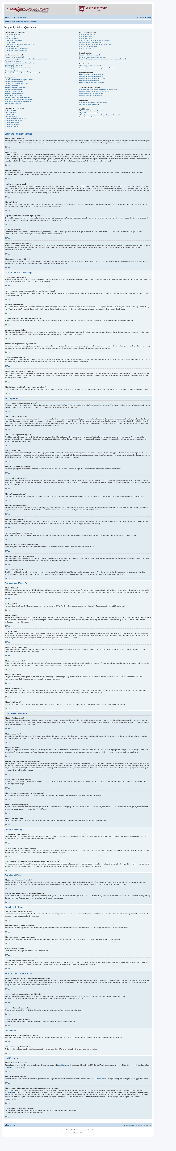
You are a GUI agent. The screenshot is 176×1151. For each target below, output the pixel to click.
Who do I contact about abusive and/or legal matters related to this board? (102, 115)
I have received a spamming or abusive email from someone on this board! (102, 59)
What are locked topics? (12, 124)
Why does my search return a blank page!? (92, 78)
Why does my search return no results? (91, 76)
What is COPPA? (10, 36)
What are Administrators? (87, 34)
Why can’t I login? (10, 42)
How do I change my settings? (14, 57)
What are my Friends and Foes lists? (90, 66)
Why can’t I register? (11, 38)
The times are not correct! (13, 61)
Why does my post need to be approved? (18, 101)
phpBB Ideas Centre (99, 1079)
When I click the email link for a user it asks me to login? (22, 73)
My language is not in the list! (14, 65)
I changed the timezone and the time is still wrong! (20, 63)
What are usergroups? (86, 38)
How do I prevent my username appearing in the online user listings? (26, 59)
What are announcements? (13, 120)
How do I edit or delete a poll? (14, 89)
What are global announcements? (15, 118)
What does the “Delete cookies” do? (16, 50)
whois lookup (9, 1092)
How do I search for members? (89, 80)
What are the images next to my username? (18, 67)
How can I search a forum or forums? (91, 74)
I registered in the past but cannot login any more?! (20, 44)
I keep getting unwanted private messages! (92, 57)
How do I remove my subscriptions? (90, 95)
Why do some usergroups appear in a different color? (95, 44)
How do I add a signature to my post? (16, 83)
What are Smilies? (10, 114)
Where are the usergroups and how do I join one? (94, 40)
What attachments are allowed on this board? (93, 102)
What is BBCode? (10, 110)
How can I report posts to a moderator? (17, 97)
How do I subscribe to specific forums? (91, 93)
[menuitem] (7, 17)
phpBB (72, 334)
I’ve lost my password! (12, 46)
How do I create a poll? (12, 85)
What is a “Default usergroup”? (88, 46)
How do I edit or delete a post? (14, 81)
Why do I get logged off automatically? (16, 48)
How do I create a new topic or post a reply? (18, 79)
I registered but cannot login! (14, 40)
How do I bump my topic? (13, 103)
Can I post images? (11, 116)
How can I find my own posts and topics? (92, 82)
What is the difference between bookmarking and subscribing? (98, 89)
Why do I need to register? (13, 34)
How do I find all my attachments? (89, 104)
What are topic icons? (11, 126)
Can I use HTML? (10, 112)
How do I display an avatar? (13, 69)
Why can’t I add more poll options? (15, 87)
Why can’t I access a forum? (14, 91)
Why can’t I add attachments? (14, 93)
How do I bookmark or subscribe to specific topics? (95, 91)
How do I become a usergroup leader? (91, 42)
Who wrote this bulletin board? (88, 111)
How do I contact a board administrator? (91, 117)
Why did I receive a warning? (14, 95)
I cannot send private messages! (89, 55)
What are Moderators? (86, 36)
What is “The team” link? (86, 48)
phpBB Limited (63, 1065)
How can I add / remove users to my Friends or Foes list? (97, 68)
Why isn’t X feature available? (88, 113)
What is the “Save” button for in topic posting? (19, 99)
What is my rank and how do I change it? (17, 71)
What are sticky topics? (12, 122)
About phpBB (9, 1067)
